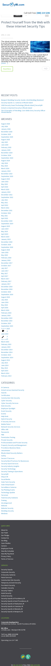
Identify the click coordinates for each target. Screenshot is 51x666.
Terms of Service (7, 559)
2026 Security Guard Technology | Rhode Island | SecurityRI (21, 105)
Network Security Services (10, 427)
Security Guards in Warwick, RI (12, 609)
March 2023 (5, 189)
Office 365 (4, 429)
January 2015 (5, 347)
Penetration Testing (8, 437)
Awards (4, 393)
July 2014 (4, 363)
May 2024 (4, 166)
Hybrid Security (6, 419)
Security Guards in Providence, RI (13, 598)
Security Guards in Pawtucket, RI (12, 604)
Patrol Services (6, 577)
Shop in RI (4, 477)
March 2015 (5, 342)
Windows (4, 513)
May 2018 (4, 255)
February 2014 (6, 376)
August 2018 (5, 250)
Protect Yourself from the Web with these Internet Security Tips (25, 24)
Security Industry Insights (10, 466)
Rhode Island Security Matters (12, 453)
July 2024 (4, 163)
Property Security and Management (13, 445)
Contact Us (5, 538)
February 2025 (6, 147)
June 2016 (4, 302)
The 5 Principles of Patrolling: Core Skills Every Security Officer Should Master (23, 111)
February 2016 (6, 313)
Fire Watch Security (8, 585)
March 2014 (5, 373)
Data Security (6, 406)
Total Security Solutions (9, 498)
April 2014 (4, 371)
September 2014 (7, 357)
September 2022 (7, 197)
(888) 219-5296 (43, 12)
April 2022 (4, 205)
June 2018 (4, 252)
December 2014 (6, 350)
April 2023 (4, 187)
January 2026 (5, 129)
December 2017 (6, 263)
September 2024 (7, 158)
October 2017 (6, 265)
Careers (4, 546)
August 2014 (5, 360)
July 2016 (4, 300)
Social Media (5, 479)
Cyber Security (6, 400)
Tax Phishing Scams (8, 490)
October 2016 (6, 292)
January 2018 (5, 260)
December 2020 (6, 221)
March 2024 (5, 168)
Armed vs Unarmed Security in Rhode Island (16, 108)
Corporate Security (8, 572)
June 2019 (4, 229)
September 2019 (7, 223)
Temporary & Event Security (11, 583)
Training (4, 500)
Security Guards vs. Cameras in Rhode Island (17, 103)
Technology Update (8, 492)
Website (4, 506)
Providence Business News (10, 448)
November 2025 (6, 132)
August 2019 (5, 226)
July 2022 (4, 200)
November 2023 (6, 174)
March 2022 (5, 208)
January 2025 (5, 150)
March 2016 (5, 310)
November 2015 (6, 321)
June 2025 (4, 145)
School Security (6, 596)
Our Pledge (5, 535)
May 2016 (4, 305)
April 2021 (4, 218)
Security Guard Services (9, 463)
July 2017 (4, 268)
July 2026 (4, 126)
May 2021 (4, 216)
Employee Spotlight (8, 408)
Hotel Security (6, 593)
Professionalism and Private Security (14, 442)
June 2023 (4, 181)
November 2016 (6, 289)
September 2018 (7, 247)
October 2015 (6, 323)
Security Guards (7, 569)
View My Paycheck (7, 554)
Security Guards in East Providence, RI (14, 601)
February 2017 (6, 281)
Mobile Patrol (5, 424)
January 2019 (5, 239)
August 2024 (5, 160)
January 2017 (5, 284)
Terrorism (4, 495)
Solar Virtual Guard (7, 485)
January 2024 (5, 171)
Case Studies (6, 543)
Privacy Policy (6, 556)
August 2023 (5, 179)
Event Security (6, 411)
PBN (2, 435)
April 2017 (4, 276)
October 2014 (6, 355)
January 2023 (5, 192)
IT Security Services (8, 421)
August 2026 (5, 124)
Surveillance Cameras (8, 487)
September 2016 (7, 294)
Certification (5, 395)
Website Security (7, 508)
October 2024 (6, 155)
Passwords (5, 432)
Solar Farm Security (8, 482)
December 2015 (6, 318)
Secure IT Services (7, 458)
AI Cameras (5, 387)
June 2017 (4, 271)
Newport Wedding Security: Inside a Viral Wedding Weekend (22, 100)
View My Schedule (7, 551)
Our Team (4, 533)
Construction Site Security (10, 398)
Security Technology (8, 469)
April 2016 (4, 308)
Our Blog (4, 540)
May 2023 (4, 184)
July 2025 (4, 142)
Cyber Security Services (9, 403)
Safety (3, 456)
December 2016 (6, 286)
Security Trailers (7, 590)
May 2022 (4, 202)
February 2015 (6, 344)
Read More (7, 69)
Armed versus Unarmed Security (12, 390)
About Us (4, 530)
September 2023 (7, 176)
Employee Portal (7, 548)
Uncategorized (6, 503)
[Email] (23, 656)
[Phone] (28, 656)
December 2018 (6, 242)
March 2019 (5, 237)
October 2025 (6, 134)
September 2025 (7, 137)
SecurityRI (4, 474)
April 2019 (4, 234)
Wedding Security (7, 511)
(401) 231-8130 (11, 636)
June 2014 (4, 365)
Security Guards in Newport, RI (12, 611)
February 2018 (6, 258)
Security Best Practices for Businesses (15, 461)
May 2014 (4, 368)
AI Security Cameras (8, 575)
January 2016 (5, 315)
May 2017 (4, 273)
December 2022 (6, 195)
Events (3, 414)
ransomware (5, 450)
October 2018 (6, 244)
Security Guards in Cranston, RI (12, 606)
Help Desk (4, 416)
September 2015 (7, 326)
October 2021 (6, 213)
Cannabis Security (7, 588)
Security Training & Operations (12, 471)
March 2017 (5, 279)
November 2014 (6, 352)
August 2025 (5, 139)
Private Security (7, 440)
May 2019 (4, 231)
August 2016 (5, 297)
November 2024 (6, 153)
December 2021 (6, 210)
